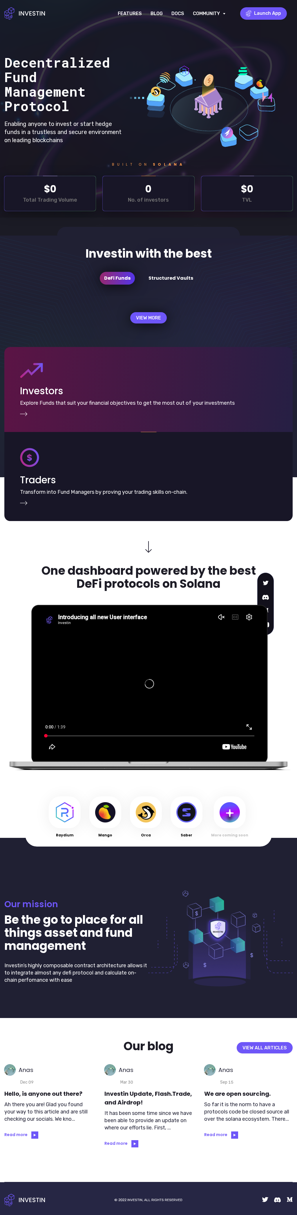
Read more (16, 1135)
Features (130, 13)
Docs (177, 13)
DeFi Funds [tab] (117, 278)
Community (209, 18)
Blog (157, 13)
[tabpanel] (148, 320)
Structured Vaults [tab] (170, 278)
